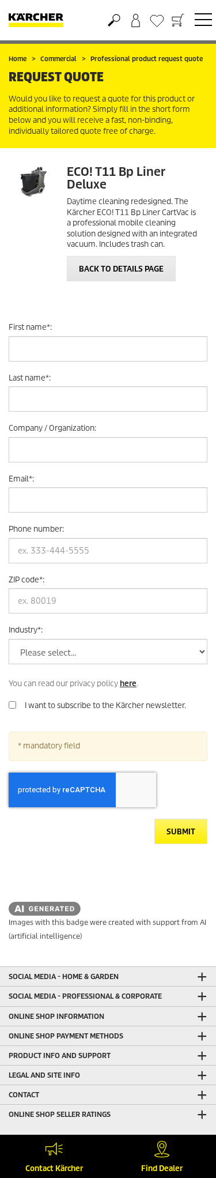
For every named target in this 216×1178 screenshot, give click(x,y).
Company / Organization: (52, 428)
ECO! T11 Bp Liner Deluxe (116, 178)
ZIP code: (26, 580)
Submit (180, 832)
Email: (21, 479)
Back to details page (121, 269)
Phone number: (36, 529)
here (128, 683)
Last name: (30, 378)
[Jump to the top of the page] (187, 1112)
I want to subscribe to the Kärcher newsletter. (105, 705)
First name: (30, 327)
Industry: (26, 630)
